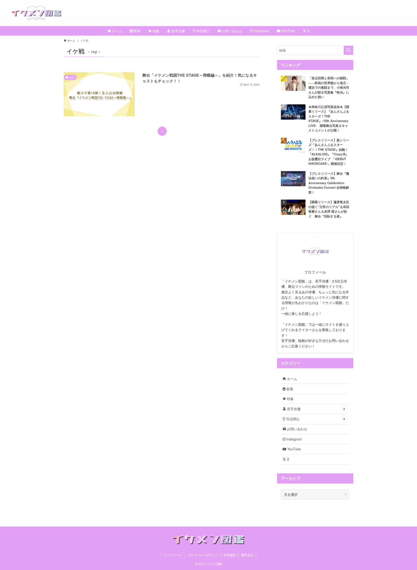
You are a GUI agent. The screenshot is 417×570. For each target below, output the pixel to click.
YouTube (293, 449)
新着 (289, 388)
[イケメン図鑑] (214, 13)
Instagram (293, 439)
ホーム (291, 378)
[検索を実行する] (348, 50)
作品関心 (292, 418)
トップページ (172, 555)
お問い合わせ (296, 428)
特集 (290, 398)
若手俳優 (293, 408)
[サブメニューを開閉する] (344, 409)
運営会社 (247, 555)
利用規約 (229, 555)
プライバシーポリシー (203, 555)
